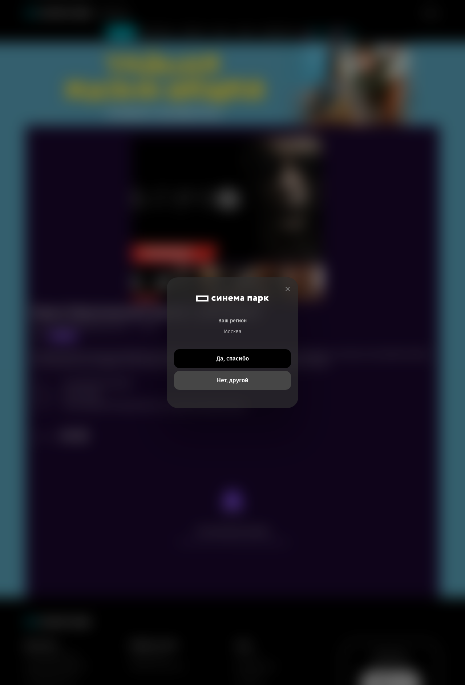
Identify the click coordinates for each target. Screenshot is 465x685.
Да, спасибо (233, 358)
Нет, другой (232, 380)
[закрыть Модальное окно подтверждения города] (288, 289)
